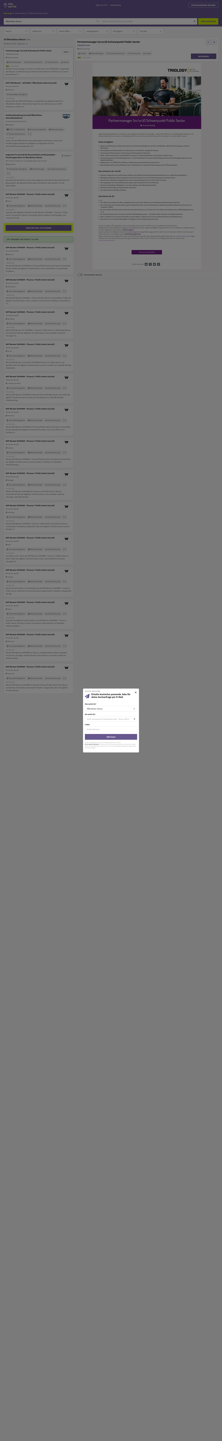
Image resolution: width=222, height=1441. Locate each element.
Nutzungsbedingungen (92, 744)
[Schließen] (135, 692)
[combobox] (109, 708)
